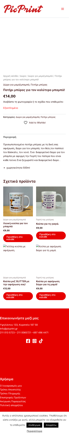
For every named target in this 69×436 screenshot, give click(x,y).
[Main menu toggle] (62, 8)
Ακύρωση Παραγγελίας (13, 401)
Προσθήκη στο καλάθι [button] (14, 238)
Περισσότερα (34, 431)
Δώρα (23, 76)
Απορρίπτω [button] (51, 425)
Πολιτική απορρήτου (11, 405)
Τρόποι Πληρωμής (10, 393)
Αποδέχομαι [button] (34, 425)
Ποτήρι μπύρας (39, 84)
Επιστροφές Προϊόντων (13, 397)
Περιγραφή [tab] (9, 137)
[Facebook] (28, 341)
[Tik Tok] (41, 341)
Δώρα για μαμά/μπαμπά (40, 76)
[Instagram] (34, 341)
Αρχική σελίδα (10, 76)
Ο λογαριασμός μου (11, 385)
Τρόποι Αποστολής (10, 389)
